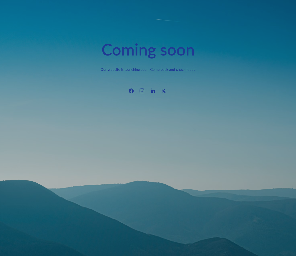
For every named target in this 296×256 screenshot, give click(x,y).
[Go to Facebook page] (133, 90)
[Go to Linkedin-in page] (154, 90)
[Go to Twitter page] (163, 90)
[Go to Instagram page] (144, 90)
